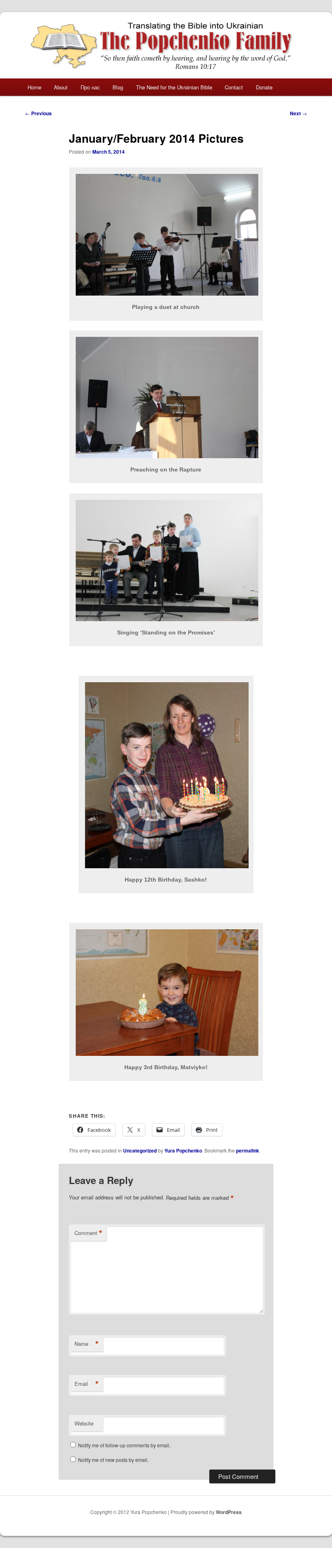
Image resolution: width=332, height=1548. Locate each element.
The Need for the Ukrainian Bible (174, 87)
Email (86, 1383)
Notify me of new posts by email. (113, 1459)
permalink (247, 1150)
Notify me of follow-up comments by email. (124, 1445)
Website (84, 1423)
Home (34, 87)
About (61, 87)
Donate (264, 87)
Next (298, 113)
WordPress (229, 1512)
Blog (118, 87)
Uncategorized (140, 1150)
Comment (88, 1233)
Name (86, 1343)
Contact (234, 87)
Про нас (90, 87)
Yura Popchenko (183, 1150)
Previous (38, 113)
